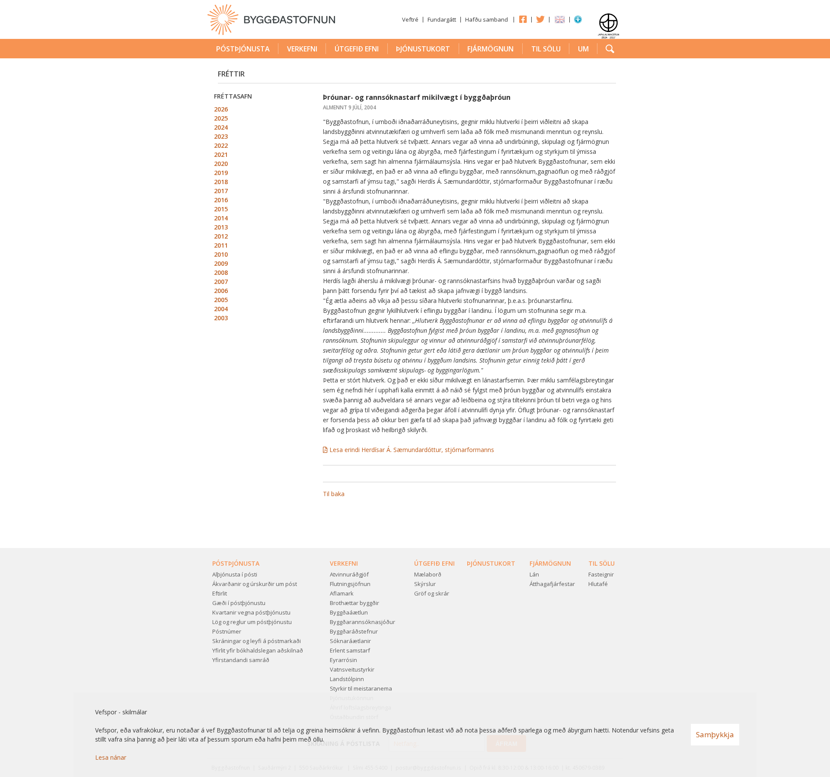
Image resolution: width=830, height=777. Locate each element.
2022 (221, 145)
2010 (221, 254)
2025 (221, 118)
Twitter (540, 19)
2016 (221, 200)
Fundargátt (442, 19)
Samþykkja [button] (715, 734)
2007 (221, 281)
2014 (221, 218)
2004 (221, 309)
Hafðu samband (486, 19)
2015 (221, 209)
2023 (221, 136)
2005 (221, 300)
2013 (221, 227)
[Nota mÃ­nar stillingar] (578, 21)
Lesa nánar (110, 757)
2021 (221, 154)
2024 (221, 127)
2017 (221, 191)
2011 (221, 245)
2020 (221, 163)
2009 (221, 263)
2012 (221, 236)
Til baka (334, 494)
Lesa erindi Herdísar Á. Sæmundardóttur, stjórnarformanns (411, 450)
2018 (221, 182)
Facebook (522, 19)
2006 (221, 291)
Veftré (410, 19)
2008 (221, 272)
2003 (221, 318)
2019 (221, 173)
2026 (221, 109)
